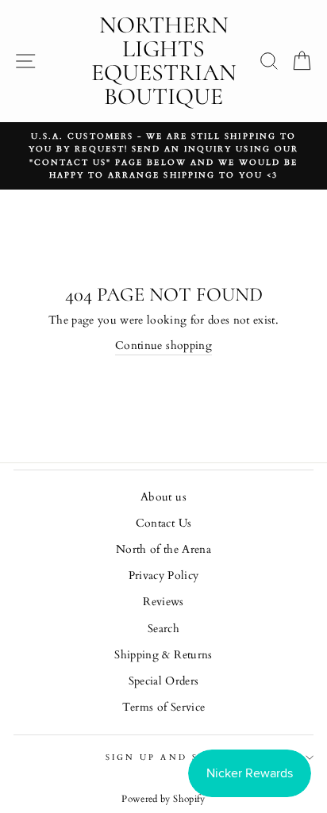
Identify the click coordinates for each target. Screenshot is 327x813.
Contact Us (163, 523)
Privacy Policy (164, 576)
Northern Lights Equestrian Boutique (164, 60)
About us (163, 497)
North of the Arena (163, 550)
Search (163, 629)
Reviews (163, 602)
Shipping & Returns (163, 655)
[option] (163, 156)
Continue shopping (163, 346)
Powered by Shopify (163, 798)
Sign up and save (163, 757)
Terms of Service (163, 707)
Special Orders (164, 681)
